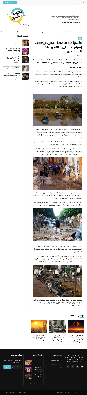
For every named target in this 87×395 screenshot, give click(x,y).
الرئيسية (81, 32)
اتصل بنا (58, 367)
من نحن (17, 32)
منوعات (50, 32)
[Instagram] (78, 2)
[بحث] (2, 32)
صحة (56, 32)
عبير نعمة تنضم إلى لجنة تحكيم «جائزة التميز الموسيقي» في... (11, 67)
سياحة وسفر (63, 32)
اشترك (7, 366)
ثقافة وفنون (25, 32)
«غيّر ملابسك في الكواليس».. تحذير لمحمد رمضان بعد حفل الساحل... (12, 75)
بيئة (32, 32)
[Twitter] (81, 2)
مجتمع (44, 32)
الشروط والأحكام (55, 364)
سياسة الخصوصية (55, 361)
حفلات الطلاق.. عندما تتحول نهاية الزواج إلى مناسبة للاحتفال (12, 50)
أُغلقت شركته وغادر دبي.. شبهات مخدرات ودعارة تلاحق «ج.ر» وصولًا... (12, 58)
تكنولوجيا (37, 32)
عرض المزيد (33, 384)
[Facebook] (83, 2)
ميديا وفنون (73, 32)
